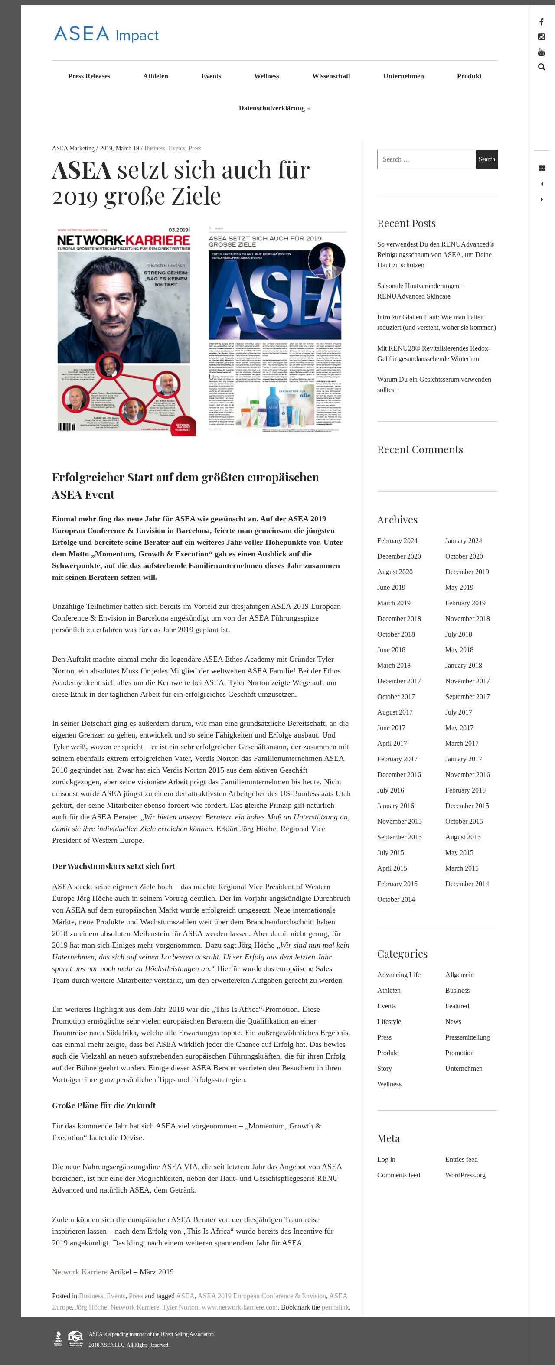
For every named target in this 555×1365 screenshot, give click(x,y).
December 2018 (399, 618)
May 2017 (459, 727)
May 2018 (459, 649)
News (453, 1021)
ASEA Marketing (74, 148)
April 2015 (392, 868)
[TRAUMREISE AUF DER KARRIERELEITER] (542, 200)
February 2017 (397, 759)
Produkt (469, 76)
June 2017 (391, 727)
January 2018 (463, 665)
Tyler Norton (180, 1307)
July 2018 (458, 634)
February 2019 (465, 603)
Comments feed (398, 1175)
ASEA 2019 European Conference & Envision (262, 1296)
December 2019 (467, 571)
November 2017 (467, 681)
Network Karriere (80, 1272)
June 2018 (391, 649)
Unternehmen (403, 76)
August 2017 (395, 712)
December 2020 (399, 556)
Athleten (155, 76)
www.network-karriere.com (240, 1307)
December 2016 (399, 774)
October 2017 (396, 696)
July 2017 (458, 712)
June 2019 (391, 587)
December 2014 (467, 883)
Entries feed (461, 1159)
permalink (335, 1307)
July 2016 (390, 790)
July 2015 (390, 852)
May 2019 (459, 587)
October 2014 (396, 899)
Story (384, 1068)
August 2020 (395, 571)
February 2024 (397, 540)
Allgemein (459, 974)
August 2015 (463, 837)
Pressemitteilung (467, 1037)
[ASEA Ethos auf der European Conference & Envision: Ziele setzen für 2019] (542, 184)
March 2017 (462, 743)
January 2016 (395, 805)
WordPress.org (465, 1175)
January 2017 (463, 759)
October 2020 (464, 556)
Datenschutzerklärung (275, 108)
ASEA (185, 1296)
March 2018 (394, 665)
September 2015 (399, 837)
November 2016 (467, 774)
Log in (386, 1159)
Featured (457, 1006)
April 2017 (392, 743)
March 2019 (394, 603)
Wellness (266, 76)
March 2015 (462, 868)
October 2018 (396, 634)
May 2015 (459, 852)
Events (211, 76)
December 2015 (467, 805)
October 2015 (464, 821)
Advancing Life (399, 974)
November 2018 (467, 618)
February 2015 (397, 883)
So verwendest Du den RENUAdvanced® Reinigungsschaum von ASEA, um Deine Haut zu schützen (435, 254)
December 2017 (399, 681)
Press (195, 148)
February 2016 (465, 790)
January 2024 (463, 540)
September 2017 (467, 696)
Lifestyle (389, 1021)
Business (154, 148)
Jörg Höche (91, 1307)
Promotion (459, 1052)
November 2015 (399, 821)
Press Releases (89, 76)
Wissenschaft (331, 76)
